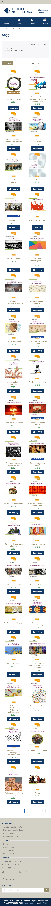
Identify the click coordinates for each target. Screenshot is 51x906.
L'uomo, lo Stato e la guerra (14, 181)
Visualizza (14, 108)
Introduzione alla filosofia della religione (37, 624)
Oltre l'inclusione (13, 663)
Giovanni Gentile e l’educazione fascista (14, 140)
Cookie (32, 903)
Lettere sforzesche (13, 342)
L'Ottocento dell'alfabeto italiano (37, 343)
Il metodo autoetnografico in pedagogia (37, 261)
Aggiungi (38, 108)
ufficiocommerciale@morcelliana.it (18, 872)
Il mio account (8, 847)
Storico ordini (8, 850)
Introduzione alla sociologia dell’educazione (13, 752)
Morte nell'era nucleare (14, 423)
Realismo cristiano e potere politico (14, 464)
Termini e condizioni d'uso (13, 827)
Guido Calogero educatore (37, 140)
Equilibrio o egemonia (37, 382)
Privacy (25, 903)
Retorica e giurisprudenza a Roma (14, 302)
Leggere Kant (13, 220)
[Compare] (12, 93)
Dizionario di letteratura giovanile (14, 545)
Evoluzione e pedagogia (13, 623)
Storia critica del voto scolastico (37, 302)
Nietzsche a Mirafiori (37, 220)
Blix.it (45, 903)
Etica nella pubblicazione (13, 830)
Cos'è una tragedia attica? (37, 464)
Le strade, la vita (13, 259)
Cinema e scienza (37, 584)
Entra (5, 844)
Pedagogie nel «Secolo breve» (14, 794)
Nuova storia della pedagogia (37, 707)
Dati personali (8, 853)
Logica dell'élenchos (14, 584)
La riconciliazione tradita (13, 504)
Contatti (4, 2)
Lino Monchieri (37, 180)
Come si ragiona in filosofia (37, 424)
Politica (37, 793)
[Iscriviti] (46, 890)
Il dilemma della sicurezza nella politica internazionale (37, 99)
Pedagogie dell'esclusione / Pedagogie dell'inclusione (14, 709)
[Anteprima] (15, 93)
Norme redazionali (10, 836)
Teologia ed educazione (37, 750)
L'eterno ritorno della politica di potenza (14, 98)
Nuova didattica (9, 833)
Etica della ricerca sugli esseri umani (37, 505)
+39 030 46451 (10, 868)
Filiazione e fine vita (37, 544)
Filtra (8, 63)
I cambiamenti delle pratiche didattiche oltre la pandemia (37, 665)
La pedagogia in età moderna (14, 383)
